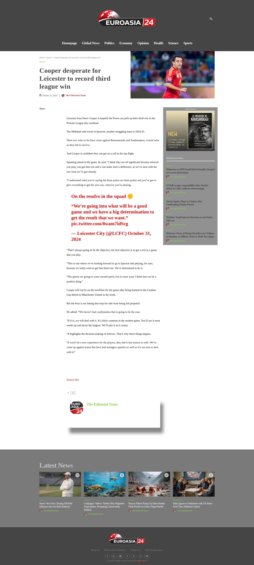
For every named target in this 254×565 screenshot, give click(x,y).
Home (41, 57)
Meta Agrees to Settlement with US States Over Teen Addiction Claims (192, 505)
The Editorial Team (76, 95)
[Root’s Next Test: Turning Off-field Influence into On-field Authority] (60, 484)
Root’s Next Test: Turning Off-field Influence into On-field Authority (55, 505)
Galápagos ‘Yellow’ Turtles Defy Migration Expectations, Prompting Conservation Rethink (104, 506)
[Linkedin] (42, 136)
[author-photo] (168, 176)
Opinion (169, 166)
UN (73, 393)
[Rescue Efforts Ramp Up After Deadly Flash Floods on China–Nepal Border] (149, 484)
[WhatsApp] (42, 130)
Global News (178, 500)
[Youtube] (146, 556)
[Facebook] (42, 116)
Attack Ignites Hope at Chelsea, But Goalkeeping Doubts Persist (184, 203)
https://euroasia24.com (96, 409)
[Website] (140, 556)
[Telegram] (42, 150)
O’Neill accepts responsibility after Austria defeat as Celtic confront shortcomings (187, 187)
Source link (73, 379)
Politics (169, 230)
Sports (49, 57)
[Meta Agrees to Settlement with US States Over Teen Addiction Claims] (194, 484)
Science (87, 500)
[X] (42, 123)
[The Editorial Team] (63, 95)
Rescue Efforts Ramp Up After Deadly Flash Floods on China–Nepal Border (146, 505)
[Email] (42, 143)
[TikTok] (127, 556)
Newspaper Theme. (140, 561)
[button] (211, 18)
